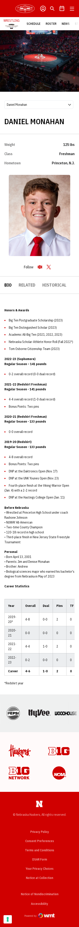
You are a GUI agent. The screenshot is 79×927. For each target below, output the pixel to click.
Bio (8, 285)
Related (27, 285)
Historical (54, 285)
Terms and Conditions (39, 850)
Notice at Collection (39, 878)
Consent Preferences (39, 841)
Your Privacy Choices (40, 869)
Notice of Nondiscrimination (39, 894)
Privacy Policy (39, 832)
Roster (51, 24)
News (66, 24)
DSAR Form (39, 859)
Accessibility (39, 904)
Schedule (33, 24)
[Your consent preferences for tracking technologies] (8, 919)
